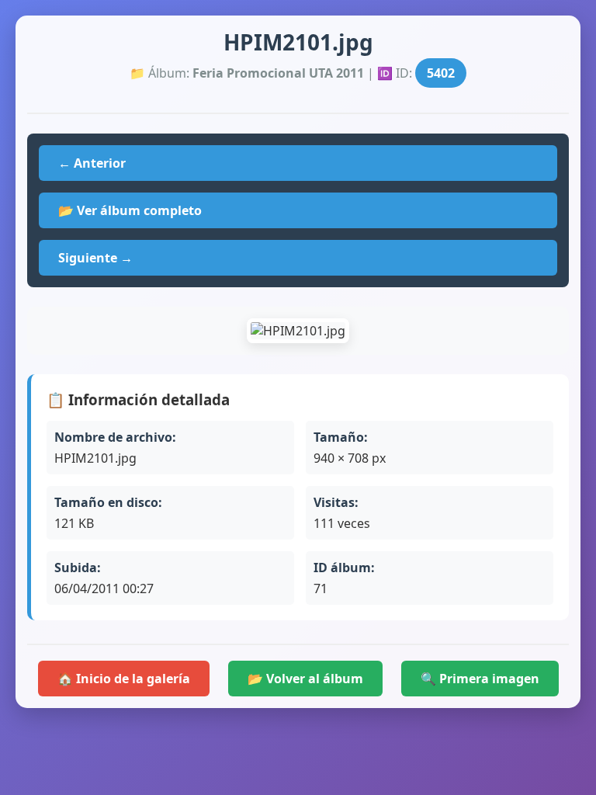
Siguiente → (95, 257)
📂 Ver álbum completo (130, 210)
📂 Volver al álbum (305, 678)
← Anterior (92, 163)
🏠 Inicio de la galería (123, 678)
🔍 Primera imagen (480, 678)
